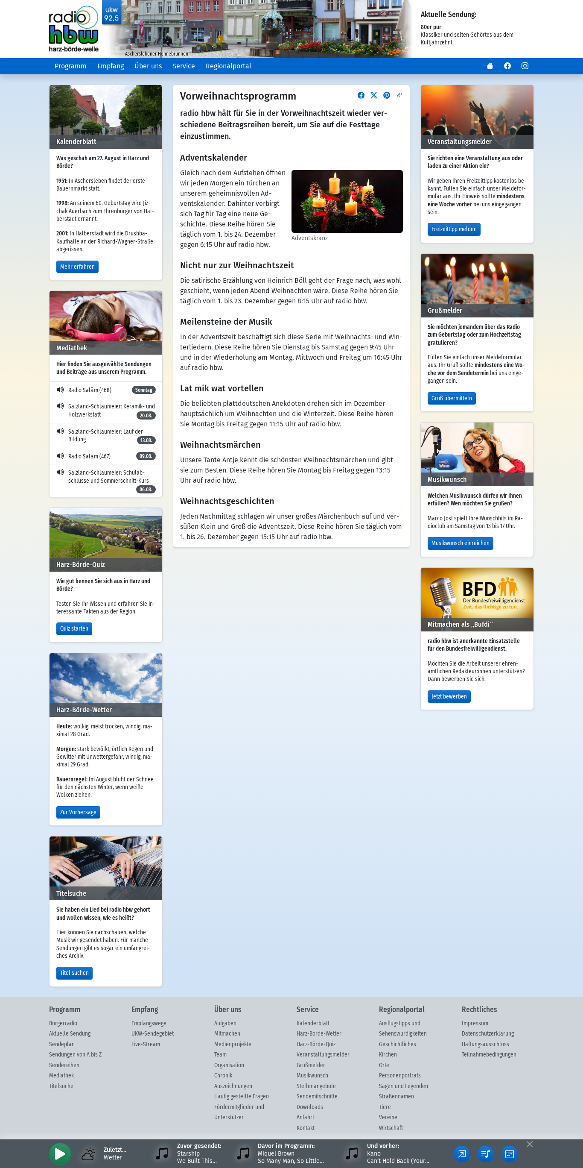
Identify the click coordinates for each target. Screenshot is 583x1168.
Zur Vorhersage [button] (78, 813)
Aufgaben (225, 1024)
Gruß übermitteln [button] (451, 399)
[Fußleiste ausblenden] (529, 1143)
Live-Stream (145, 1045)
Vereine (388, 1118)
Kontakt (306, 1128)
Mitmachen (227, 1034)
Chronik (223, 1076)
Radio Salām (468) (110, 390)
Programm (71, 66)
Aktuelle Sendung (69, 1034)
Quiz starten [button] (74, 629)
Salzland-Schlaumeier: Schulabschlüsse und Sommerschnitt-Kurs (110, 481)
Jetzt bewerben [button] (449, 697)
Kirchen (388, 1055)
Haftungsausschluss (485, 1045)
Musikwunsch (312, 1076)
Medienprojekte (232, 1045)
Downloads (310, 1107)
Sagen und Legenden (403, 1086)
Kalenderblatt (313, 1024)
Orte (384, 1065)
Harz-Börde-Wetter (319, 1034)
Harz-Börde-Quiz (316, 1045)
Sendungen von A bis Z (75, 1055)
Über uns (148, 66)
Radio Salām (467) (110, 457)
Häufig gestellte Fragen (241, 1097)
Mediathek (61, 1076)
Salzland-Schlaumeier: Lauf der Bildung (110, 436)
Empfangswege (148, 1024)
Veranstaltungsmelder (323, 1055)
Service (183, 66)
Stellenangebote (316, 1086)
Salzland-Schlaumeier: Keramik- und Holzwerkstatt (111, 411)
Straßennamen (396, 1097)
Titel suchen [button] (74, 973)
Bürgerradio (63, 1024)
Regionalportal (228, 66)
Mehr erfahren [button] (77, 267)
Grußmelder (311, 1065)
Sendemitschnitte (317, 1097)
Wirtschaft (391, 1128)
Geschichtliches (397, 1045)
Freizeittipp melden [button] (454, 229)
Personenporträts (400, 1076)
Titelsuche (61, 1086)
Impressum (475, 1024)
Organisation (229, 1065)
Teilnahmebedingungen (489, 1055)
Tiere (385, 1107)
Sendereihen (64, 1065)
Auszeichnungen (233, 1086)
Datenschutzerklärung (488, 1034)
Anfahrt (305, 1118)
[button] (490, 66)
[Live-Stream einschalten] (60, 1154)
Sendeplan (62, 1045)
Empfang (110, 66)
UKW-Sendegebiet (152, 1034)
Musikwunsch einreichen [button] (460, 543)
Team (220, 1055)
